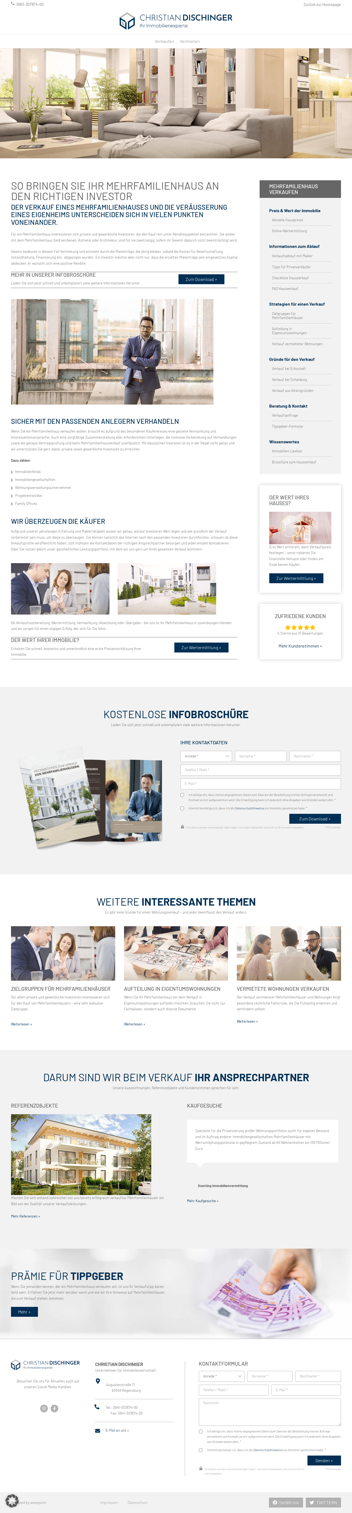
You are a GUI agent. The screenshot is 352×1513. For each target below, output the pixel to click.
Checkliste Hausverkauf (290, 278)
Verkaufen (164, 41)
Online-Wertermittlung (289, 231)
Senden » (324, 1460)
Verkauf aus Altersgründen (293, 391)
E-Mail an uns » (117, 1430)
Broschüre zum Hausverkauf (294, 462)
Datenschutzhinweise (249, 808)
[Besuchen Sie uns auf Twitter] (44, 1408)
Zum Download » (315, 818)
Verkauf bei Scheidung (289, 380)
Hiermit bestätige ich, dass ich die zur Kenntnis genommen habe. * (248, 808)
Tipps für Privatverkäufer (291, 267)
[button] (12, 1501)
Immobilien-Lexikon (287, 451)
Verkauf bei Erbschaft (289, 369)
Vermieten (190, 41)
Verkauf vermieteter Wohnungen (297, 344)
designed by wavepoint (28, 1502)
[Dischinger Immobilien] (176, 21)
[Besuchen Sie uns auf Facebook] (54, 1408)
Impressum (109, 1502)
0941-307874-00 (30, 4)
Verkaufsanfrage (285, 415)
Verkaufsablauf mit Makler (292, 256)
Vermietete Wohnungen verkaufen (283, 989)
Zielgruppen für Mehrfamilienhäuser (287, 316)
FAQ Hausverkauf (285, 289)
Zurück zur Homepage (322, 4)
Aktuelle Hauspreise (287, 220)
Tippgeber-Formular (287, 426)
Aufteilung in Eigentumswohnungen (289, 331)
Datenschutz (137, 1502)
